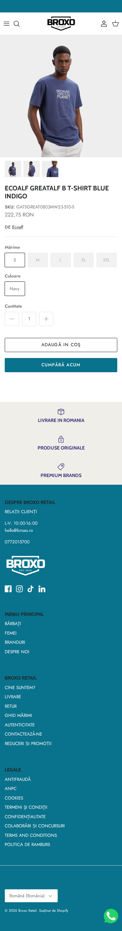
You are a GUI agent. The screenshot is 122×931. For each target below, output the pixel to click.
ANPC (11, 788)
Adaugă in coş (61, 344)
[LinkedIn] (41, 588)
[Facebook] (8, 588)
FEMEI (11, 633)
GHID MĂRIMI (18, 715)
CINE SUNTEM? (20, 687)
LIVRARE (13, 697)
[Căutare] (19, 23)
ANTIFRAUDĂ (18, 779)
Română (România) (27, 896)
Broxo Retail (27, 910)
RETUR (11, 706)
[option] (61, 96)
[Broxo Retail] (61, 23)
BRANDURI (15, 642)
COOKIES (14, 798)
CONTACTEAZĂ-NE (23, 734)
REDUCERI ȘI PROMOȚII (28, 743)
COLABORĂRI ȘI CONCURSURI (35, 826)
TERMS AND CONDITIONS (31, 835)
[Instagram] (19, 588)
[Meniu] (6, 23)
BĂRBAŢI (13, 623)
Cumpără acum (61, 365)
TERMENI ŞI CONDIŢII (26, 807)
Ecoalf (17, 227)
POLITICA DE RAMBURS (27, 844)
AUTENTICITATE (20, 725)
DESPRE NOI (17, 652)
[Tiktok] (30, 588)
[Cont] (102, 23)
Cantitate (13, 306)
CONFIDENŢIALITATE (25, 816)
